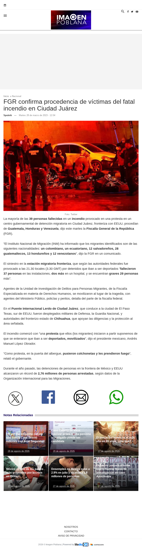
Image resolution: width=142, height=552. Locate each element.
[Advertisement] (71, 61)
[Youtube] (137, 11)
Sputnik (7, 115)
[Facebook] (128, 11)
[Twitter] (132, 11)
